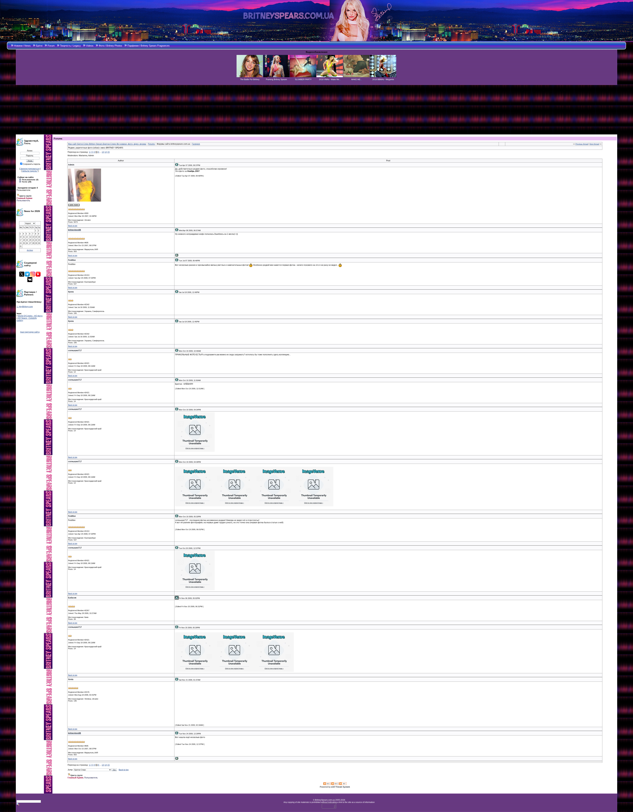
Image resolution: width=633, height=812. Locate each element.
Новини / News (22, 45)
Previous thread (581, 144)
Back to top (72, 226)
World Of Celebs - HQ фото (30, 316)
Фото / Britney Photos (110, 45)
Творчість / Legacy (70, 45)
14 (106, 152)
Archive (30, 250)
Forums (151, 144)
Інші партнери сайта (30, 332)
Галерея (196, 144)
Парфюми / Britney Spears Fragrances (148, 45)
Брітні (39, 45)
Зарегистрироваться (30, 169)
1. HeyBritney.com (25, 306)
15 (108, 152)
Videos (89, 45)
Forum (51, 45)
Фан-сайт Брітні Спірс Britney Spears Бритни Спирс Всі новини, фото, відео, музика (107, 144)
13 (103, 152)
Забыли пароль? (30, 171)
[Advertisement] (316, 110)
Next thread (594, 144)
